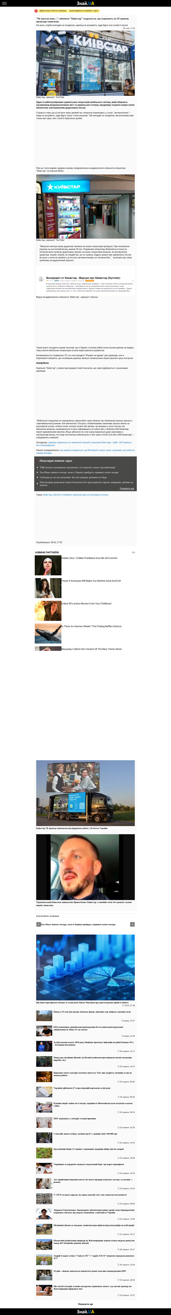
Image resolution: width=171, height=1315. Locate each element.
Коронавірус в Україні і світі (83, 11)
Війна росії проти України (53, 11)
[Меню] (4, 3)
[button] (38, 924)
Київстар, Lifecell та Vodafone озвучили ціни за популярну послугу (75, 495)
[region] (85, 142)
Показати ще (127, 488)
